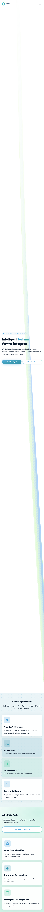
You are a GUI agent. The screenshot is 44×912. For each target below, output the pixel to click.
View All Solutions (20, 829)
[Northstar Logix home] (6, 4)
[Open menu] (40, 4)
